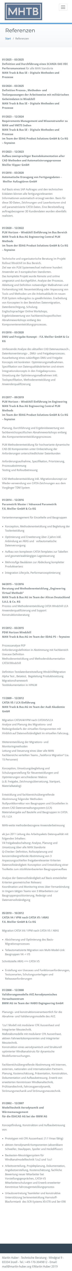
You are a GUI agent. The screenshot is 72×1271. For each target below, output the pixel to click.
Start (8, 38)
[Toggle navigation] (63, 7)
